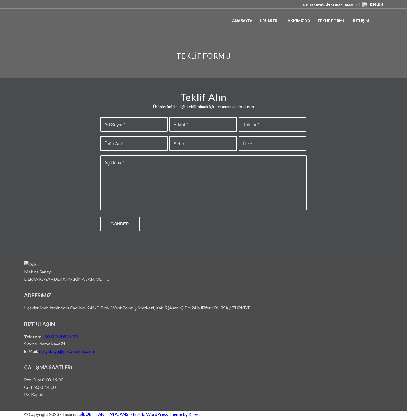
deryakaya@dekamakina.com (67, 351)
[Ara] (378, 20)
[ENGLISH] (365, 6)
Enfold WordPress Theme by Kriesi (166, 414)
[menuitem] (330, 4)
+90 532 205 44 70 (60, 336)
